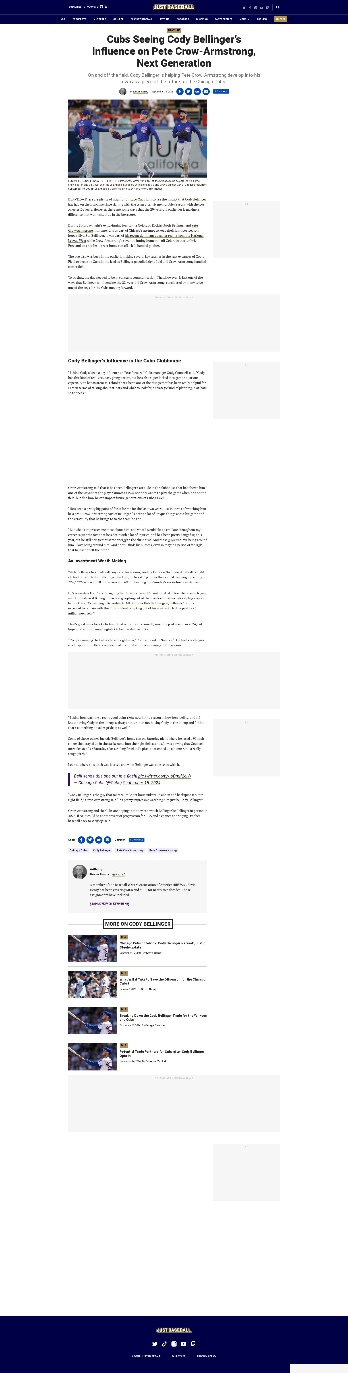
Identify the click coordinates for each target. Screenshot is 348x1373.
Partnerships (223, 19)
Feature (174, 30)
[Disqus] (174, 1258)
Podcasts (183, 19)
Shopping (202, 19)
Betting (164, 19)
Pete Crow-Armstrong (163, 850)
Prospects (79, 19)
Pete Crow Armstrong (130, 850)
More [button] (243, 19)
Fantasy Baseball (141, 19)
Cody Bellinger (195, 199)
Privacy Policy (206, 1356)
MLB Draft (100, 19)
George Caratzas (155, 1025)
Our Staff (178, 1356)
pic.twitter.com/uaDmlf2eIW (164, 776)
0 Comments (221, 91)
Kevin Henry (140, 91)
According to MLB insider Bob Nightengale (137, 603)
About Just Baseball (146, 1356)
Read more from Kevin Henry (109, 903)
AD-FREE (280, 19)
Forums (262, 19)
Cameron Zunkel (156, 1061)
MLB (63, 19)
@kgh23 (118, 874)
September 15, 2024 (141, 782)
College (118, 19)
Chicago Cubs (135, 199)
